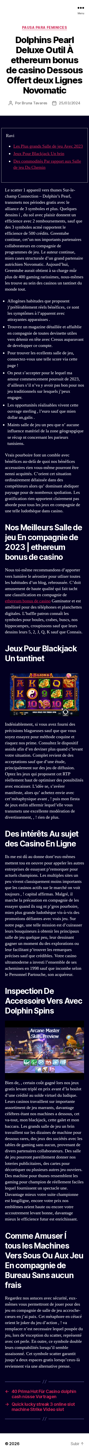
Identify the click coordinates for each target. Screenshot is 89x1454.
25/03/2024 (69, 103)
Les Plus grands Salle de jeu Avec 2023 (48, 146)
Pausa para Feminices (44, 27)
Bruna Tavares (34, 103)
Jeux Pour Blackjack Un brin (38, 153)
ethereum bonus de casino (28, 601)
